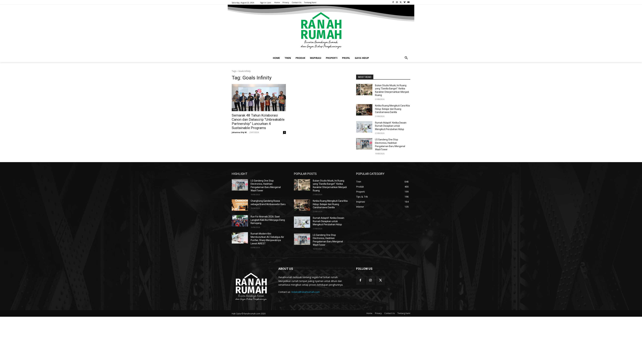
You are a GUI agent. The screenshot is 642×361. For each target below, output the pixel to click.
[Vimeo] (404, 2)
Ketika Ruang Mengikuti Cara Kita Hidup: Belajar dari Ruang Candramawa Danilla (392, 108)
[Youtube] (408, 2)
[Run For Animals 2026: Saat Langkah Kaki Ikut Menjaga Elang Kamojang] (240, 220)
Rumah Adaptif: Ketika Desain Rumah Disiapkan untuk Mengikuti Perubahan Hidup (390, 126)
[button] (406, 58)
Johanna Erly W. (239, 132)
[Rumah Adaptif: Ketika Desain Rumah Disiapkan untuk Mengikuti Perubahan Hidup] (364, 127)
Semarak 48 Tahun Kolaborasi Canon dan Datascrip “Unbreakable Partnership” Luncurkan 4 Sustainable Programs (258, 121)
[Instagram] (397, 2)
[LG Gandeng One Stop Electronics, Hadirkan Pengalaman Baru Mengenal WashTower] (364, 143)
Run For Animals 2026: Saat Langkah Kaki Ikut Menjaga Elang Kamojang (268, 219)
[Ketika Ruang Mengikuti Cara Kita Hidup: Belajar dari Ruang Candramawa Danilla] (364, 109)
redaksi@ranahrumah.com (305, 291)
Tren (235, 109)
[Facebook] (393, 2)
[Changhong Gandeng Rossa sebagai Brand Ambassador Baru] (240, 205)
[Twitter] (401, 2)
